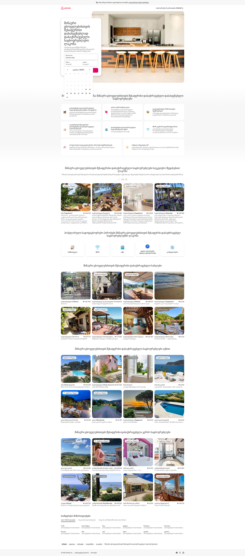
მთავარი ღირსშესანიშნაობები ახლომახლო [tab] (112, 520)
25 (71, 93)
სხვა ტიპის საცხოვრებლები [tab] (87, 520)
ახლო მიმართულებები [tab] (68, 520)
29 (86, 93)
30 (90, 93)
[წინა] (119, 179)
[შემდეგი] (126, 179)
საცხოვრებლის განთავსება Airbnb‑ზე (169, 8)
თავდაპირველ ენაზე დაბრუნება (139, 2)
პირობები (94, 553)
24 (67, 93)
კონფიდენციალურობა (82, 553)
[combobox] (81, 57)
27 (78, 93)
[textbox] (73, 64)
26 (74, 93)
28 (82, 93)
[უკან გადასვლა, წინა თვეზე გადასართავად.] (67, 69)
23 (90, 89)
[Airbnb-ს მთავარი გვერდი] (66, 8)
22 (86, 89)
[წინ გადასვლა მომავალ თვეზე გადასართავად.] (89, 69)
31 (67, 97)
